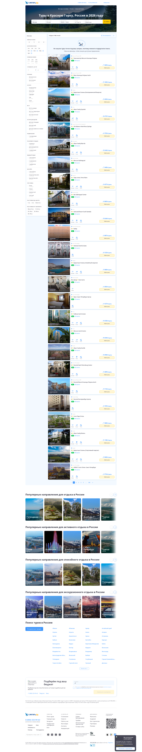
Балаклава (72, 640)
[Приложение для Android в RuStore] (115, 734)
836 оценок (77, 94)
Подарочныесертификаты (50, 724)
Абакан (55, 628)
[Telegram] (48, 734)
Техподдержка (40, 730)
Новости (63, 719)
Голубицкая (89, 659)
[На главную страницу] (32, 3)
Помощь (30, 730)
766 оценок (77, 128)
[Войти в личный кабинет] (115, 2)
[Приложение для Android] (111, 734)
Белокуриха (56, 644)
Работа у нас (64, 721)
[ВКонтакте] (52, 734)
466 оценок (77, 401)
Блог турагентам (95, 721)
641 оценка (77, 214)
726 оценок (77, 163)
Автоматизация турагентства (80, 723)
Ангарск (104, 632)
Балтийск (88, 640)
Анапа (87, 632)
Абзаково (72, 628)
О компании (64, 716)
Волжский (72, 655)
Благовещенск (57, 647)
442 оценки (77, 469)
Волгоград (105, 651)
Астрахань (105, 636)
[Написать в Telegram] (99, 2)
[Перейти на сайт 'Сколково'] (92, 734)
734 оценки (77, 145)
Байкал (55, 640)
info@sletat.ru (31, 727)
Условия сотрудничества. (48, 743)
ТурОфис (78, 720)
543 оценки (77, 350)
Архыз (87, 636)
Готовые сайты (80, 726)
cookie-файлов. (120, 745)
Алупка (55, 632)
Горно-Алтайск (57, 663)
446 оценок (77, 452)
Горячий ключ (73, 663)
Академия (93, 719)
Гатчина (104, 655)
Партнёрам (93, 723)
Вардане (88, 647)
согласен (78, 687)
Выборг (87, 655)
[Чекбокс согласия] (74, 688)
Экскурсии (50, 721)
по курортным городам (34, 629)
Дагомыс (104, 663)
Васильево (105, 647)
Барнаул (104, 640)
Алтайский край (107, 628)
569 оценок (77, 333)
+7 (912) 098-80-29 (92, 2)
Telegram (42, 693)
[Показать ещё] (115, 494)
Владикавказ (73, 651)
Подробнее (110, 742)
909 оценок (77, 60)
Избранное (106, 2)
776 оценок (77, 111)
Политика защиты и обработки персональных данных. (66, 743)
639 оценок (77, 231)
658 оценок (77, 197)
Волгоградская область (59, 655)
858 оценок (77, 77)
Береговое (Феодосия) (92, 644)
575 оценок (77, 299)
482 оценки (77, 384)
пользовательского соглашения (72, 742)
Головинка (72, 659)
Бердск (71, 644)
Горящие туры (51, 719)
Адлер (87, 628)
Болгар (71, 647)
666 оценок (77, 180)
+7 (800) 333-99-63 (33, 693)
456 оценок (77, 435)
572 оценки (77, 316)
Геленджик (56, 659)
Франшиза (93, 716)
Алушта (71, 632)
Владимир (88, 651)
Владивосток (56, 651)
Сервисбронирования (80, 717)
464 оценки (77, 418)
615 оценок (77, 265)
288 (89, 482)
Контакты (64, 726)
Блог (48, 727)
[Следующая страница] (92, 482)
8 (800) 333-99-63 (82, 2)
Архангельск (73, 636)
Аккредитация (65, 728)
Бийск (104, 644)
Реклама (92, 726)
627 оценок (77, 248)
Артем (54, 636)
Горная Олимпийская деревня (108, 659)
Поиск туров (50, 716)
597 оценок (77, 282)
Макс (47, 693)
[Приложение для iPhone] (107, 734)
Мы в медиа (64, 723)
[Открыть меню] (112, 2)
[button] (38, 21)
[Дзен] (59, 734)
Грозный (88, 663)
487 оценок (77, 367)
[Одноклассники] (55, 734)
